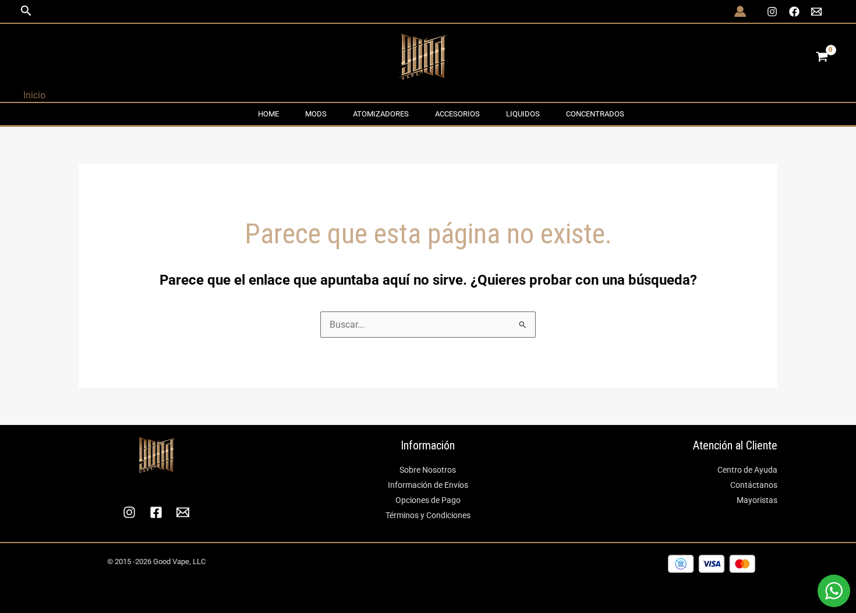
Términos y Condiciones (428, 515)
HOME (268, 113)
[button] (26, 11)
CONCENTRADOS (595, 113)
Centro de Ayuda (747, 469)
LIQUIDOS (523, 113)
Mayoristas (757, 500)
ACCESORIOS (457, 113)
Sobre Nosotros (427, 469)
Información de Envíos (428, 485)
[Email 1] (816, 11)
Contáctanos (753, 485)
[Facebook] (794, 11)
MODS (316, 113)
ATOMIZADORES (381, 113)
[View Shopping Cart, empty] (822, 56)
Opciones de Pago (428, 500)
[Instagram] (772, 11)
